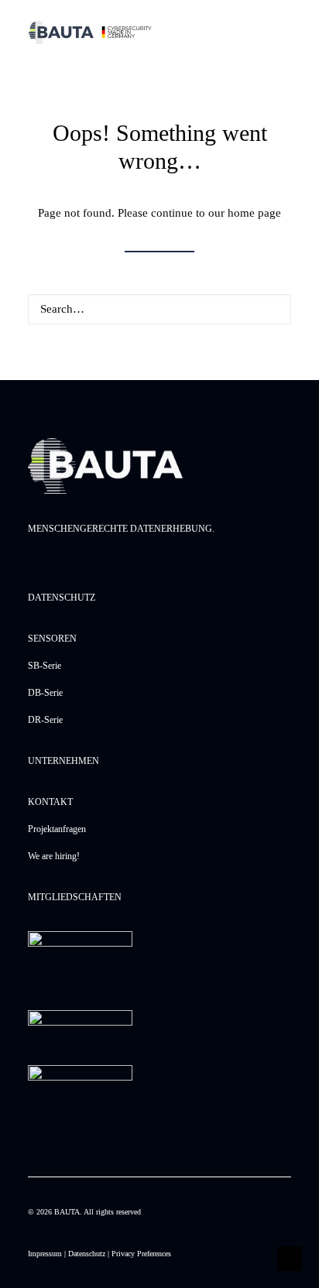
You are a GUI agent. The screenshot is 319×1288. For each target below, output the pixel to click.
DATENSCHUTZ (61, 597)
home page (254, 213)
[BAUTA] (90, 32)
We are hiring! (54, 856)
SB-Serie (44, 665)
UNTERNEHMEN (63, 760)
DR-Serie (45, 719)
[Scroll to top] (289, 1257)
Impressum (45, 1253)
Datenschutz (86, 1253)
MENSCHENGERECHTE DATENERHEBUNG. (121, 528)
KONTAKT (50, 801)
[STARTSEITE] (105, 465)
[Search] (159, 309)
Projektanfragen (57, 829)
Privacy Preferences (141, 1253)
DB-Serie (45, 692)
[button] (271, 308)
